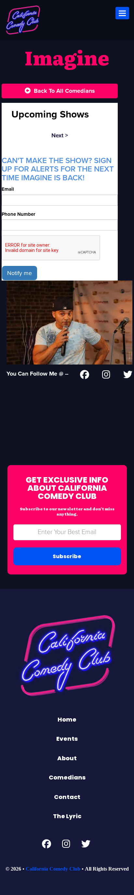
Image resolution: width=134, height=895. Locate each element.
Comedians (67, 777)
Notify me (19, 273)
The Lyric (67, 816)
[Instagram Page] (106, 375)
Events (67, 739)
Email (8, 189)
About (67, 758)
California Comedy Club (53, 869)
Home (67, 719)
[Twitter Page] (127, 375)
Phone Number (18, 214)
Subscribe (67, 556)
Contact (67, 797)
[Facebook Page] (84, 375)
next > (59, 135)
